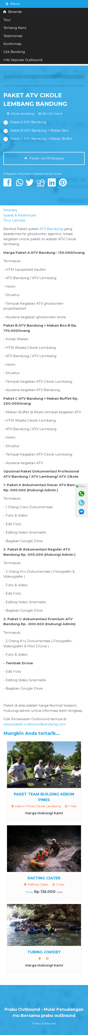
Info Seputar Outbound (22, 60)
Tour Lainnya (14, 220)
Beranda (14, 12)
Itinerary (10, 210)
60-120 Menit (52, 113)
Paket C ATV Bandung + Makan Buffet (41, 139)
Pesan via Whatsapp (46, 158)
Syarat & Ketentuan (19, 215)
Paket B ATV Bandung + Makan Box (39, 130)
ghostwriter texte (51, 317)
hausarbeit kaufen (30, 269)
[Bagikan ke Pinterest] (64, 185)
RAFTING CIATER (44, 878)
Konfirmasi (12, 44)
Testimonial (12, 36)
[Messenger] (81, 511)
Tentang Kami (14, 28)
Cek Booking (14, 52)
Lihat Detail (48, 764)
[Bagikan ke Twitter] (31, 185)
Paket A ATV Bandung (28, 122)
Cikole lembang (22, 113)
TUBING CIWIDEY (44, 952)
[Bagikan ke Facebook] (8, 185)
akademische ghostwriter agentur (32, 234)
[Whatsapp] (81, 493)
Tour (7, 20)
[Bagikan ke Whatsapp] (19, 185)
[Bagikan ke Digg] (42, 185)
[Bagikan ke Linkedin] (53, 185)
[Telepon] (81, 502)
